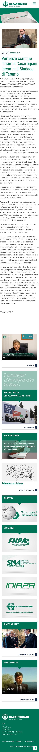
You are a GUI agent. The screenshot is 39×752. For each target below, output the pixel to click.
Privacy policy (31, 741)
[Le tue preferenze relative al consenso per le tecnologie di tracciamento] (35, 748)
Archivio (5, 53)
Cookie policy (20, 741)
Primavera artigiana (12, 483)
